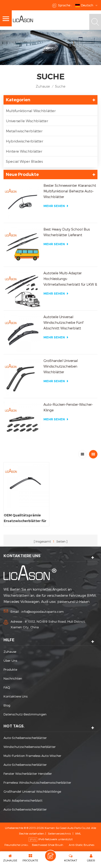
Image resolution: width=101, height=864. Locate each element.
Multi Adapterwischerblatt (23, 800)
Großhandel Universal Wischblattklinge (32, 791)
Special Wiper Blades (24, 161)
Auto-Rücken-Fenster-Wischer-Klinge (68, 407)
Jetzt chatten (50, 856)
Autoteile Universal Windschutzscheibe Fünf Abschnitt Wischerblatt (63, 322)
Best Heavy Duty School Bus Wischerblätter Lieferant (66, 232)
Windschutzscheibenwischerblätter (30, 747)
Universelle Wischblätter (27, 121)
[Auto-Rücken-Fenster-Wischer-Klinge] (22, 420)
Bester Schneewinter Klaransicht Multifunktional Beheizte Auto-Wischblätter (69, 191)
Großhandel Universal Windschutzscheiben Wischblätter (60, 366)
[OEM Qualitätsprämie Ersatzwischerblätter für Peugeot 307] (26, 485)
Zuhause (43, 86)
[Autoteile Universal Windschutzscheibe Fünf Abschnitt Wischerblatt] (22, 333)
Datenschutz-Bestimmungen (25, 714)
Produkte (10, 669)
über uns (10, 660)
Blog (7, 705)
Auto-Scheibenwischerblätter (25, 738)
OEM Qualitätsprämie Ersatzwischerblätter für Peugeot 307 (25, 518)
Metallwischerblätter (24, 131)
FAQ (7, 687)
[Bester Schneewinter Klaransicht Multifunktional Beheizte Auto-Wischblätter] (22, 201)
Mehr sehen (54, 206)
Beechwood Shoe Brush (47, 844)
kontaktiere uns (15, 696)
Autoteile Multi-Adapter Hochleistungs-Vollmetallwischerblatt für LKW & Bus (70, 279)
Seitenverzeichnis (59, 833)
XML (78, 833)
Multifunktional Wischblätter (31, 111)
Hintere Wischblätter (24, 151)
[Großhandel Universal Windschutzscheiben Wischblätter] (22, 377)
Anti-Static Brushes (81, 844)
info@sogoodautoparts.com (42, 611)
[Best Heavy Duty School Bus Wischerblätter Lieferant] (22, 245)
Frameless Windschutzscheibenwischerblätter (37, 782)
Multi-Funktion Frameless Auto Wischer (32, 756)
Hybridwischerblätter (24, 141)
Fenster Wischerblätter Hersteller (28, 773)
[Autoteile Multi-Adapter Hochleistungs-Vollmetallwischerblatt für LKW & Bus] (22, 289)
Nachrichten (13, 678)
